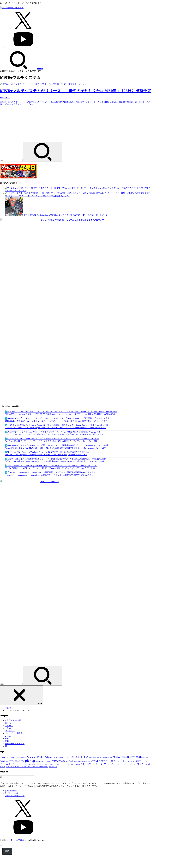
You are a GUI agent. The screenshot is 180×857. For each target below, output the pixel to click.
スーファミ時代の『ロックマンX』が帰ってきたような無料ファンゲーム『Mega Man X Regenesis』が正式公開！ (54, 434)
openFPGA (10, 761)
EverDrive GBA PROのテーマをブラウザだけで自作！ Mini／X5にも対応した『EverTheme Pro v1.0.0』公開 (51, 441)
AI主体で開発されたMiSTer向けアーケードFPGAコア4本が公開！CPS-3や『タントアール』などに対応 (50, 468)
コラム (8, 723)
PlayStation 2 (47, 761)
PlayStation (39, 761)
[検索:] (11, 160)
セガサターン (119, 764)
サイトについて (12, 793)
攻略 (7, 741)
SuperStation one (79, 761)
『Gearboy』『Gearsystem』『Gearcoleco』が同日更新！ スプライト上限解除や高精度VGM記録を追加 (49, 475)
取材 (7, 738)
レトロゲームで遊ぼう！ (17, 840)
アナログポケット (100, 761)
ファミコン (142, 764)
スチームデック (87, 764)
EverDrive (76, 757)
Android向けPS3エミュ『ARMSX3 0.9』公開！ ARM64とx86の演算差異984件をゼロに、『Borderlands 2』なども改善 (55, 448)
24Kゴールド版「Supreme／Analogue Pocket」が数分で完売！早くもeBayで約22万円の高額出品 (46, 455)
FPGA (84, 756)
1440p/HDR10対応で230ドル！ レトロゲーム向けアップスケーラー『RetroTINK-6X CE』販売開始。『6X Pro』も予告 (56, 421)
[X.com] (23, 29)
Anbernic (48, 757)
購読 (7, 851)
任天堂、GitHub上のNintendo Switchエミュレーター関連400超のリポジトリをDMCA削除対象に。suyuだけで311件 (54, 461)
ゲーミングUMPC (134, 761)
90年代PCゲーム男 (13, 720)
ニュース (9, 726)
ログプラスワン (27, 767)
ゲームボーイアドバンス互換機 (43, 764)
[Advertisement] (75, 125)
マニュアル (10, 731)
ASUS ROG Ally (57, 757)
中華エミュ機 (37, 767)
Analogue (4, 757)
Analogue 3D (13, 757)
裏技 (7, 746)
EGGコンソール (67, 757)
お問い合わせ (11, 790)
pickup (30, 760)
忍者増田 (45, 767)
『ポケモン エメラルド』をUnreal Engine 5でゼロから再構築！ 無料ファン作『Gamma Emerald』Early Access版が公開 (55, 428)
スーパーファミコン (105, 764)
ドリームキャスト (130, 764)
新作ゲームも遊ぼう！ (14, 744)
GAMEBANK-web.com (95, 757)
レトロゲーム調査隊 (14, 733)
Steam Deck (68, 761)
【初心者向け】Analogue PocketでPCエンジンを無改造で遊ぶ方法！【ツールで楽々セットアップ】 (66, 215)
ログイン (19, 767)
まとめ (8, 728)
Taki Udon (87, 761)
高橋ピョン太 (53, 767)
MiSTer (110, 757)
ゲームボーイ (8, 764)
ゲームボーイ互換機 (74, 764)
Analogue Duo (21, 757)
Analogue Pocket (35, 757)
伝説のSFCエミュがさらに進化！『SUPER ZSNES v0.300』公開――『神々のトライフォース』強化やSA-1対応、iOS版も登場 (60, 414)
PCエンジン (20, 761)
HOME (8, 708)
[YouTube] (23, 48)
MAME (105, 757)
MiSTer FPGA (120, 757)
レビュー (9, 736)
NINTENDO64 (134, 757)
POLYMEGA (57, 761)
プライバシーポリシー (14, 796)
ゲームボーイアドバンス (23, 764)
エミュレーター (119, 761)
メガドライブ (11, 767)
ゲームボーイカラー (60, 764)
